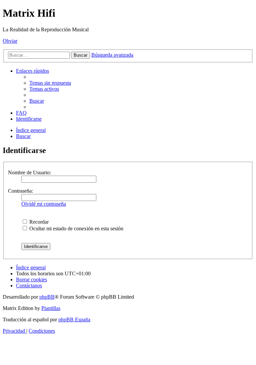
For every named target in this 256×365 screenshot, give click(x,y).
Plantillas (50, 308)
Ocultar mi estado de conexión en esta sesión (75, 228)
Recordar (38, 222)
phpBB (47, 297)
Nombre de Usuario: (29, 172)
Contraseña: (20, 191)
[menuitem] (50, 83)
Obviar (10, 41)
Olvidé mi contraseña (43, 204)
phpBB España (74, 319)
